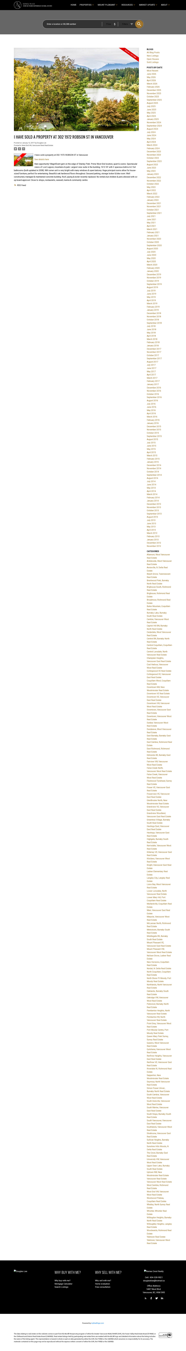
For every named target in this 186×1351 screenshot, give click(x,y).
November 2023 (154, 155)
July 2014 (151, 481)
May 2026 (151, 77)
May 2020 (151, 258)
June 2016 (151, 407)
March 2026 (152, 84)
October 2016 (153, 394)
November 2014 (154, 468)
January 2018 (153, 345)
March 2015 (152, 455)
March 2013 (152, 533)
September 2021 (154, 213)
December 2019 (154, 274)
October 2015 (153, 433)
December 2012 (154, 543)
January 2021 (153, 235)
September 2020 (154, 245)
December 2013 (154, 504)
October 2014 (153, 472)
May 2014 (151, 488)
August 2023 (152, 164)
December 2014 (154, 465)
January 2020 (153, 271)
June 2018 (151, 329)
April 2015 (151, 452)
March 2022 (152, 193)
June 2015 (151, 446)
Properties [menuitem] (85, 5)
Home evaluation (102, 1284)
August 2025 (152, 103)
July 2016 (151, 404)
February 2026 (153, 87)
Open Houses (153, 59)
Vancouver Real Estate (157, 1179)
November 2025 (154, 93)
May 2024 (151, 138)
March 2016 (152, 417)
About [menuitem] (164, 5)
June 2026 (151, 74)
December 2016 (154, 387)
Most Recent (152, 70)
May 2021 (151, 222)
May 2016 (151, 410)
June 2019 (151, 294)
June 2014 (151, 484)
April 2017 (151, 374)
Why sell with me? (103, 1280)
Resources (127, 5)
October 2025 (153, 96)
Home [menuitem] (73, 5)
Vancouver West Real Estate (159, 1182)
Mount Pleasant (106, 5)
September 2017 (154, 358)
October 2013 (153, 510)
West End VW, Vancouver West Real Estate (37, 145)
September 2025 (154, 100)
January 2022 (153, 200)
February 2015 (153, 459)
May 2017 (151, 371)
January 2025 (153, 119)
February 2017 (153, 381)
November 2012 (154, 546)
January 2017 (153, 384)
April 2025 (151, 116)
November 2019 (154, 277)
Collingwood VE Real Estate (159, 671)
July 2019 (151, 290)
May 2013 (151, 526)
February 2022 (153, 197)
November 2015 (154, 429)
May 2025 (151, 113)
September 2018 (154, 323)
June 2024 (151, 135)
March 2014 (152, 494)
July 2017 (151, 365)
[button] (145, 1298)
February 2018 (153, 342)
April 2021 (151, 226)
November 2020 (154, 239)
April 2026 (151, 80)
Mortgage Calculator (63, 1284)
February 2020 (153, 268)
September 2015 (154, 436)
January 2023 (153, 174)
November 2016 (154, 391)
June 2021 (151, 219)
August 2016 (152, 400)
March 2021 (152, 229)
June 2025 (151, 109)
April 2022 (151, 190)
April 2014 (151, 491)
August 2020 (152, 248)
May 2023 (151, 171)
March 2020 (152, 265)
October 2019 (153, 281)
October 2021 (153, 210)
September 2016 (154, 397)
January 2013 (153, 539)
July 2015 (151, 442)
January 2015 (153, 462)
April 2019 (151, 300)
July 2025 (151, 106)
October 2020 (153, 242)
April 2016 (151, 413)
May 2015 (151, 449)
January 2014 (153, 501)
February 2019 (153, 307)
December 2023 (154, 151)
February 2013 (153, 536)
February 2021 (153, 232)
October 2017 (153, 355)
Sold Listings (153, 62)
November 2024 (154, 122)
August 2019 (152, 287)
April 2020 (151, 261)
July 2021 (151, 216)
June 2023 (151, 168)
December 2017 (154, 349)
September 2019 (154, 284)
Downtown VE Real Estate (158, 693)
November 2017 (154, 352)
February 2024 (153, 148)
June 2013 (151, 523)
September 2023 (154, 161)
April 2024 (151, 142)
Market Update (147, 5)
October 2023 (153, 158)
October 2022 (153, 184)
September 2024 (154, 126)
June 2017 (151, 368)
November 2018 (154, 316)
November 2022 (154, 181)
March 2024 (152, 145)
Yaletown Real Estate (156, 1237)
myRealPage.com (97, 1323)
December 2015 (154, 426)
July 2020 (151, 252)
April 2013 (151, 530)
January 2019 (153, 310)
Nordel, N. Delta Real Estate (159, 968)
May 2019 (151, 297)
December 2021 (154, 203)
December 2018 (154, 313)
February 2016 (153, 420)
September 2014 (154, 475)
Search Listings (61, 1287)
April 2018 (151, 336)
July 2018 (151, 326)
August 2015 (152, 439)
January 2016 (153, 423)
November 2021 (154, 206)
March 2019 (152, 303)
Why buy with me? (62, 1280)
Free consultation (102, 1287)
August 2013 (152, 517)
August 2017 (152, 362)
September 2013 (154, 514)
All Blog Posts (153, 52)
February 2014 (153, 497)
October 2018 (153, 320)
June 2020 (151, 255)
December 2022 (154, 177)
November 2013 (154, 507)
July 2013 (151, 520)
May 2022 (151, 187)
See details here (41, 159)
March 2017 (152, 378)
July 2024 (151, 132)
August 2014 (152, 478)
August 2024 (152, 129)
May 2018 (151, 333)
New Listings (153, 56)
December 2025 (154, 90)
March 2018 (152, 339)
